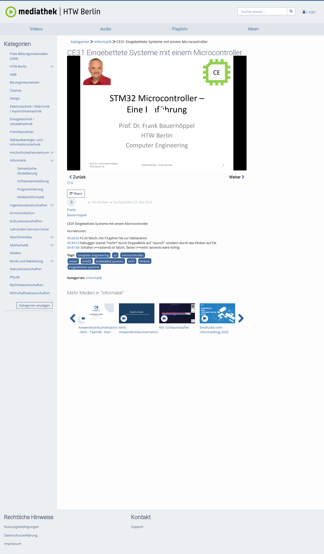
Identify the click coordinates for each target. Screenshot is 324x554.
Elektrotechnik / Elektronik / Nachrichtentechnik (30, 108)
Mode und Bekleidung (26, 261)
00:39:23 (73, 243)
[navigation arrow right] (241, 318)
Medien (15, 253)
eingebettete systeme (84, 267)
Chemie (15, 90)
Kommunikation (22, 213)
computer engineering (93, 255)
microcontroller (133, 255)
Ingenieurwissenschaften (28, 205)
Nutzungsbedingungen (21, 526)
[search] (262, 11)
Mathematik (19, 245)
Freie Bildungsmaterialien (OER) (29, 56)
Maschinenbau (21, 237)
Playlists (180, 29)
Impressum (12, 543)
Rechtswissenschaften (26, 285)
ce (115, 255)
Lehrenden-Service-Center (29, 229)
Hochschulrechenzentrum (29, 152)
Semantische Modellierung (27, 170)
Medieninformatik (30, 197)
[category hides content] (50, 67)
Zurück (79, 177)
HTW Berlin (18, 66)
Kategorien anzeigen (34, 305)
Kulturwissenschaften (26, 221)
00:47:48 (73, 247)
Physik (15, 277)
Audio (105, 29)
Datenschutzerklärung (20, 535)
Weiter (235, 177)
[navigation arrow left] (73, 318)
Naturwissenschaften (26, 269)
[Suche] (291, 11)
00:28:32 (73, 238)
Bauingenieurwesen (24, 82)
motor (73, 261)
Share (77, 193)
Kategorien (80, 41)
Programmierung (30, 189)
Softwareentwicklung (33, 181)
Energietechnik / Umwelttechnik (22, 121)
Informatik (18, 160)
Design (15, 98)
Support (137, 526)
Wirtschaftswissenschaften (30, 293)
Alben (253, 29)
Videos (36, 29)
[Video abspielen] (156, 113)
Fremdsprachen (22, 131)
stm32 (86, 261)
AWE (13, 74)
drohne (145, 261)
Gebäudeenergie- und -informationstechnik (27, 142)
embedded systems (110, 261)
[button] (30, 67)
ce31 (131, 261)
